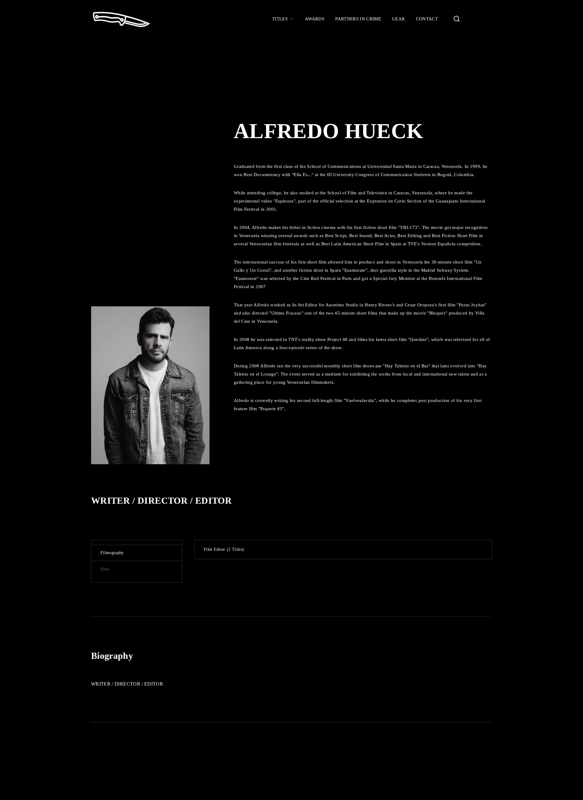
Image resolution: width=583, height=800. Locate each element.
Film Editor (223, 549)
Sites (105, 569)
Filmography (112, 552)
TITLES (280, 18)
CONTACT (427, 18)
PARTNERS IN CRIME (358, 18)
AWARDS (314, 18)
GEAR (398, 18)
